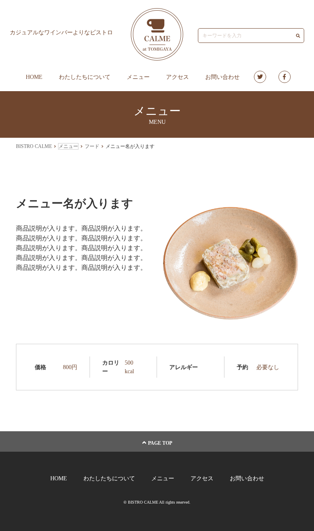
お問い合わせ (222, 77)
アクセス (177, 77)
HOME (34, 77)
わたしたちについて (84, 77)
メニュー (138, 77)
